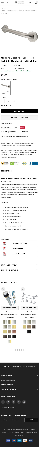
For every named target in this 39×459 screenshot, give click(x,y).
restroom (21, 155)
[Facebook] (3, 402)
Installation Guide (19, 254)
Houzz (15, 127)
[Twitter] (8, 402)
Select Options (9, 308)
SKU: (2, 68)
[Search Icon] (8, 3)
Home (3, 8)
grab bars (13, 152)
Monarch (29, 312)
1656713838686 (16, 143)
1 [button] (15, 350)
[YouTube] (24, 402)
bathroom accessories (8, 148)
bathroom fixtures (6, 150)
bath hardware (18, 145)
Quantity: (4, 97)
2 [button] (17, 350)
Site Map (11, 433)
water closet (13, 157)
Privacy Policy (19, 433)
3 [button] (19, 350)
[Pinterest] (19, 402)
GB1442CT (5, 152)
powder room (13, 155)
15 (4, 137)
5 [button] (23, 350)
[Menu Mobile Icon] (2, 2)
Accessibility (29, 433)
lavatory (4, 155)
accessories (26, 143)
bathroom (27, 145)
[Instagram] (13, 402)
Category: (4, 65)
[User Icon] (30, 3)
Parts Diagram (18, 248)
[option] (19, 34)
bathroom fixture (22, 148)
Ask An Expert (23, 132)
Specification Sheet (20, 243)
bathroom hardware (20, 150)
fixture (30, 150)
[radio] (6, 88)
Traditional (28, 155)
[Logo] (19, 2)
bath (32, 143)
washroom (4, 157)
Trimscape (9, 312)
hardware (20, 152)
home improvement (31, 152)
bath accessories (6, 145)
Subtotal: (4, 105)
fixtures (35, 150)
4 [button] (21, 350)
